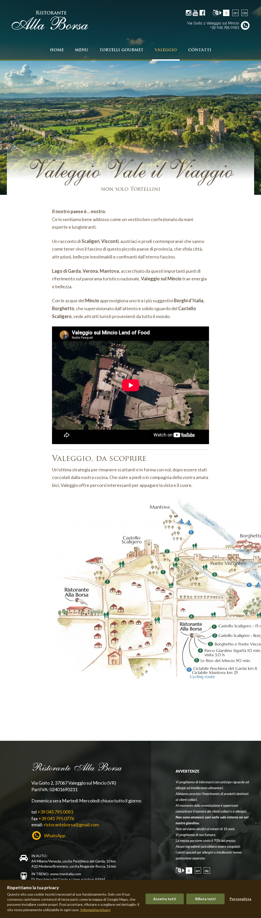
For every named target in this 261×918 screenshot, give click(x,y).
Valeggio (166, 49)
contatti (199, 49)
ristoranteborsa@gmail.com (71, 824)
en (235, 13)
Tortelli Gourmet (121, 49)
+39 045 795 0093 (224, 27)
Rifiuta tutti (205, 899)
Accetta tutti (164, 899)
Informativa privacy (95, 910)
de (244, 13)
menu (81, 49)
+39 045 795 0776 (56, 818)
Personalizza (240, 899)
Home (57, 49)
